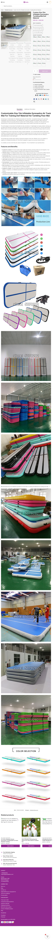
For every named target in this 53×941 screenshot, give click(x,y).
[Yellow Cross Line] (39, 64)
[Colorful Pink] (48, 47)
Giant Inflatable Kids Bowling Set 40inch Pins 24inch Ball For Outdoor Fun (30, 840)
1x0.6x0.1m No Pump (38, 25)
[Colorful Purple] (35, 51)
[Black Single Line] (39, 38)
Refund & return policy (6, 907)
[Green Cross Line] (48, 51)
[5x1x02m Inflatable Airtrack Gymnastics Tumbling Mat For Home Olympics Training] (10, 827)
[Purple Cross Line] (44, 60)
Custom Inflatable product (7, 908)
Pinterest (3, 917)
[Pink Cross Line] (48, 56)
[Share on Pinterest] (41, 99)
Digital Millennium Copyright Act (8, 891)
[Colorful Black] (44, 42)
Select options (10, 845)
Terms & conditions (5, 893)
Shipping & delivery (5, 905)
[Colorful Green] (35, 47)
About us (3, 886)
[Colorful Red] (39, 51)
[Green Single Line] (35, 56)
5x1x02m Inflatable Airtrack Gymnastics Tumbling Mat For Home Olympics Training (9, 840)
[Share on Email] (43, 99)
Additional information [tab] (29, 109)
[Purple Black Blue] (39, 60)
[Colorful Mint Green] (39, 47)
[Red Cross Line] (48, 60)
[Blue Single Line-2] (35, 42)
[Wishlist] (18, 820)
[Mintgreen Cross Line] (39, 56)
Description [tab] (20, 109)
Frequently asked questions (7, 901)
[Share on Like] (34, 99)
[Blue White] (39, 42)
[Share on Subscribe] (46, 99)
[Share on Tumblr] (48, 99)
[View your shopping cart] (50, 2)
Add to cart (45, 71)
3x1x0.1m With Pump (38, 32)
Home (2, 9)
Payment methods (5, 903)
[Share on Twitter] (39, 99)
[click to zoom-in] (16, 27)
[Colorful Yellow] (44, 51)
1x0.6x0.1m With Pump (38, 28)
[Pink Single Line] (35, 60)
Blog (2, 888)
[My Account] (47, 2)
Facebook (3, 915)
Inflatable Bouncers (9, 9)
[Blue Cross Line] (44, 38)
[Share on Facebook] (36, 99)
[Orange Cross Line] (44, 56)
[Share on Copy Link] (34, 101)
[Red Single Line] (35, 64)
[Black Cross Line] (35, 38)
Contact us (3, 889)
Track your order (5, 899)
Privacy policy (4, 895)
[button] (37, 70)
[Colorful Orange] (44, 47)
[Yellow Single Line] (44, 64)
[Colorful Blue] (48, 42)
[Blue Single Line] (48, 38)
